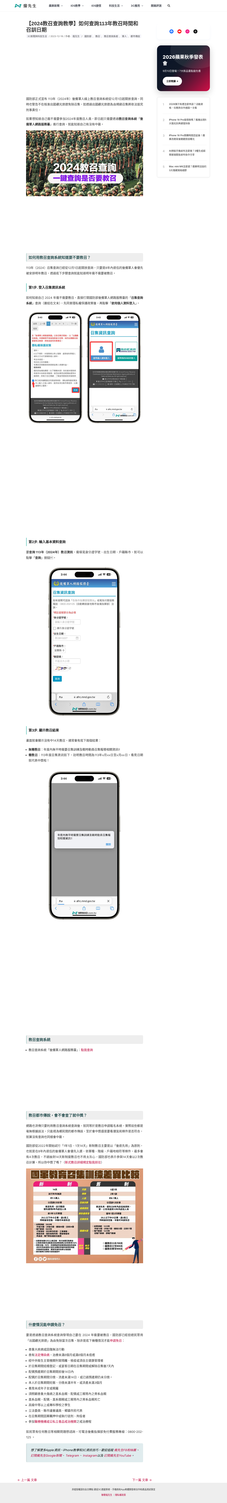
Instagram (90, 1455)
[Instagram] (187, 31)
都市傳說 (135, 36)
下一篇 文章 (142, 1480)
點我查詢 (87, 1050)
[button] (169, 6)
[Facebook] (171, 31)
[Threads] (195, 31)
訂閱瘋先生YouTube (117, 1455)
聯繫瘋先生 (106, 1495)
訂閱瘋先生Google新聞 (46, 1455)
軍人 (124, 36)
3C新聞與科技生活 (37, 36)
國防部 (87, 36)
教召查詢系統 (111, 36)
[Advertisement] (84, 67)
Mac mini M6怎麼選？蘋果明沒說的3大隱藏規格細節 (187, 168)
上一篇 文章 (27, 1480)
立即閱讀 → (172, 81)
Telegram (72, 1455)
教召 (97, 36)
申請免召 (116, 1340)
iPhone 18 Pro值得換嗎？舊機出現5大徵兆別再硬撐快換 (187, 121)
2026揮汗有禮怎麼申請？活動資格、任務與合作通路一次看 (186, 106)
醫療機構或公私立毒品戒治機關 (55, 1421)
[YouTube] (179, 31)
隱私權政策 (120, 1495)
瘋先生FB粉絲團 (125, 1450)
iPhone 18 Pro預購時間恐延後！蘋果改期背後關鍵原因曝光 (187, 137)
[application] (61, 5)
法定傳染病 (42, 1355)
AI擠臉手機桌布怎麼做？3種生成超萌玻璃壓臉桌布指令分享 (187, 152)
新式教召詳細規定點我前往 (83, 1162)
